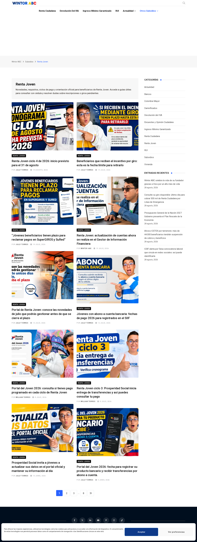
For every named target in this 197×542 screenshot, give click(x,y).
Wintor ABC (86, 248)
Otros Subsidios (148, 11)
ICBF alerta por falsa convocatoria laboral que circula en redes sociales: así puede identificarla (163, 252)
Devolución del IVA (69, 11)
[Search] (184, 3)
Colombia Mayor (152, 101)
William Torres (23, 397)
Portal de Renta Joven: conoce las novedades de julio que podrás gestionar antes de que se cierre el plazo (42, 314)
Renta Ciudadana (47, 11)
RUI (117, 11)
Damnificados (150, 108)
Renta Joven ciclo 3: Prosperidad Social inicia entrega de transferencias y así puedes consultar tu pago (106, 392)
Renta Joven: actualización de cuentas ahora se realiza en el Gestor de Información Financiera (106, 239)
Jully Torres (22, 170)
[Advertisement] (98, 35)
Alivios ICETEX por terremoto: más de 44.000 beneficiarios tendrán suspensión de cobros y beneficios (163, 234)
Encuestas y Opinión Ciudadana (159, 122)
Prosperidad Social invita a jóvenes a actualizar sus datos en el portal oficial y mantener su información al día (38, 467)
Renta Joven (150, 143)
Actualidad (128, 11)
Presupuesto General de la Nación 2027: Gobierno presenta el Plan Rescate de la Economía (163, 216)
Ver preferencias (176, 532)
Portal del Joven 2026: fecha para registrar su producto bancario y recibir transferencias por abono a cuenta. (107, 471)
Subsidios (149, 157)
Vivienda (148, 164)
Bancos (147, 94)
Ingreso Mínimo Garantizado (97, 11)
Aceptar (141, 532)
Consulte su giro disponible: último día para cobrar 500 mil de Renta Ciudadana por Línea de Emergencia (164, 198)
